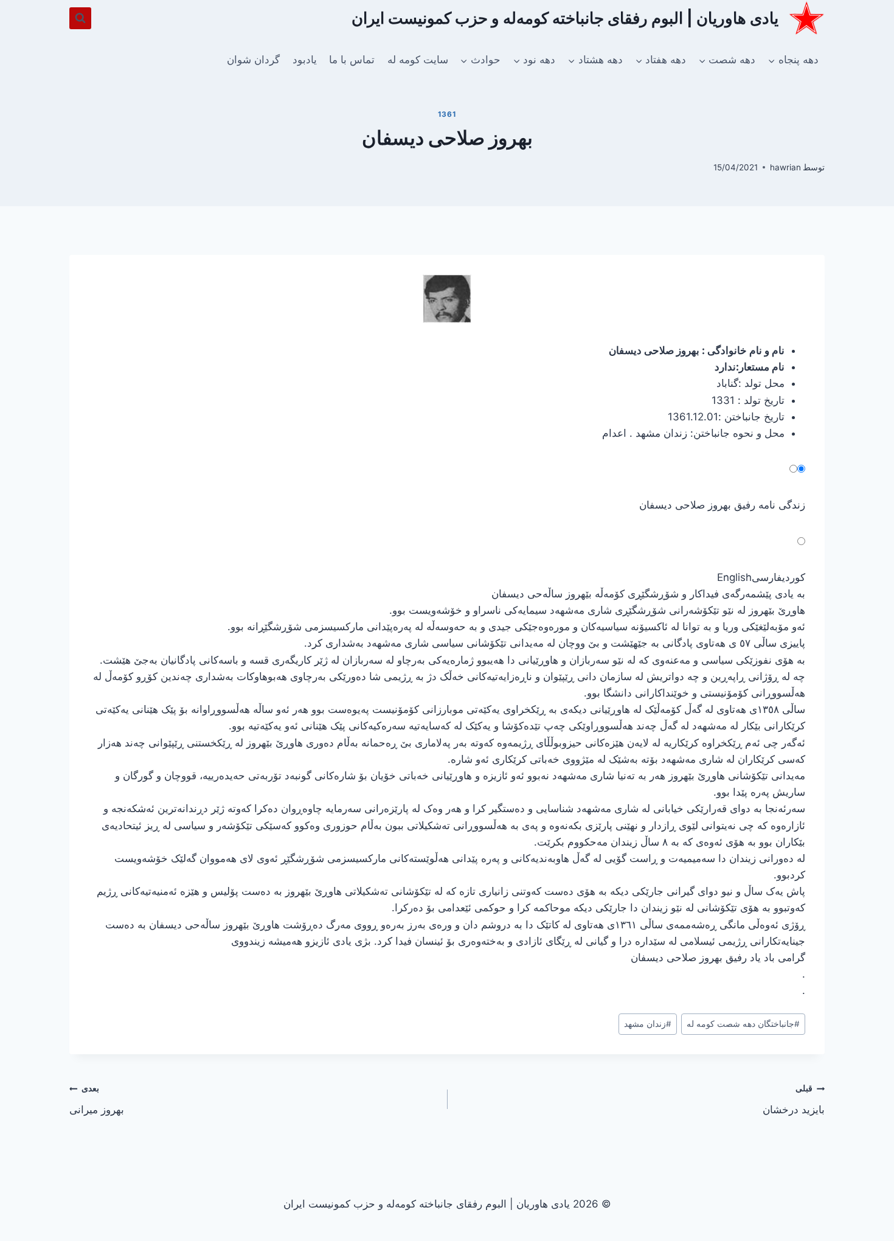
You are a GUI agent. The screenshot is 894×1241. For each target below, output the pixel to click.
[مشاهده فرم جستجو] (80, 18)
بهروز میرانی (96, 1099)
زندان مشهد (647, 1024)
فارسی (767, 577)
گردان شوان (253, 60)
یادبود (305, 60)
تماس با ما (352, 60)
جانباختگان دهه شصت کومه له (743, 1024)
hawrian (785, 167)
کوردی (793, 577)
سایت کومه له (417, 60)
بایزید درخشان (794, 1099)
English (734, 577)
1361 (447, 114)
